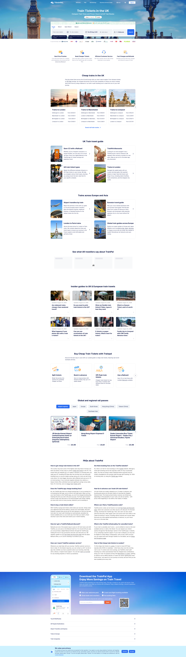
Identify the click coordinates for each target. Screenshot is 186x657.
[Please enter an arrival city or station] (76, 32)
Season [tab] (77, 27)
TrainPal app (114, 476)
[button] (118, 2)
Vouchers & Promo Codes (106, 2)
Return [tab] (60, 27)
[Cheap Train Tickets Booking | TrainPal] (57, 3)
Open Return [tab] (68, 27)
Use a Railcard (122, 375)
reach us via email (85, 551)
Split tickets (56, 375)
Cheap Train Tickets (71, 484)
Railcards (78, 2)
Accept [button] (132, 651)
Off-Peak (69, 81)
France (111, 230)
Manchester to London (124, 553)
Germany (131, 228)
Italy (123, 228)
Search (131, 32)
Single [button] (53, 27)
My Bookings (93, 2)
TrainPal (121, 468)
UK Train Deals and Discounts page (72, 534)
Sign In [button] (132, 2)
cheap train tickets (78, 470)
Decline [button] (125, 651)
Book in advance (80, 375)
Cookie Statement (59, 654)
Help (85, 2)
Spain (126, 228)
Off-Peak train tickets (101, 376)
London (113, 546)
